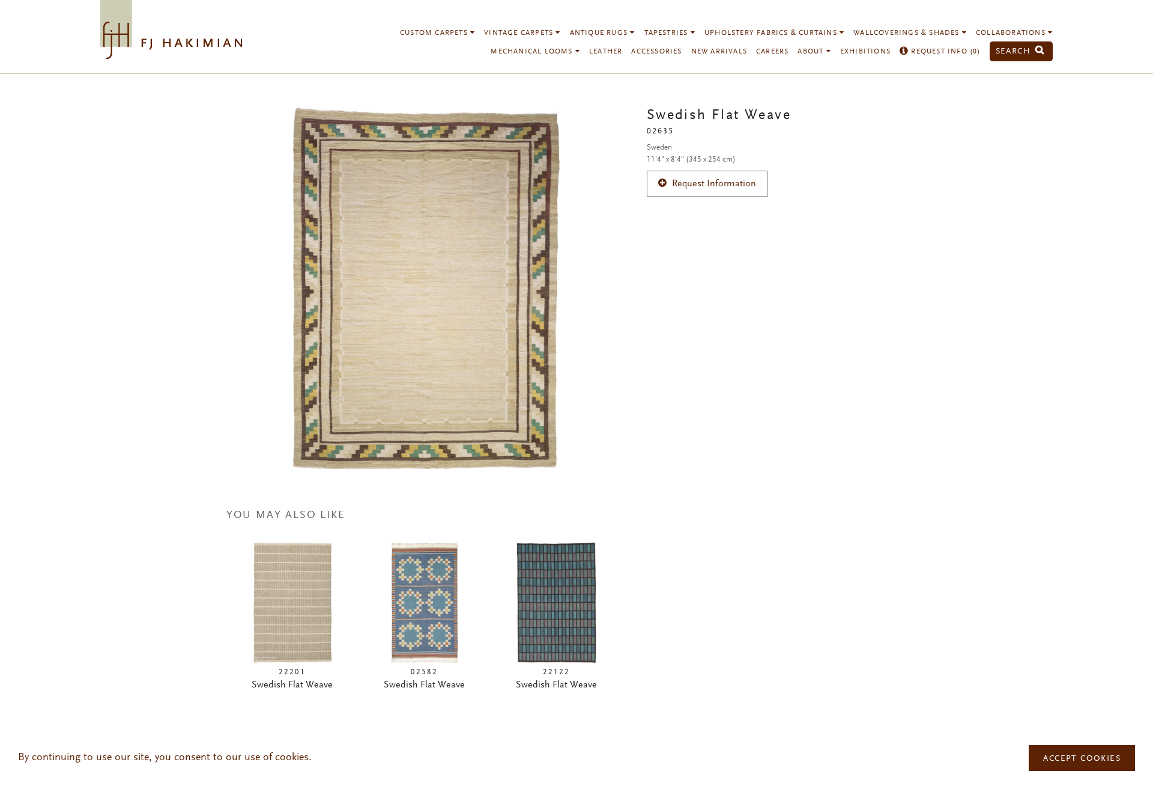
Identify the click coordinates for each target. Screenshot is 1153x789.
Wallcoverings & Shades (907, 33)
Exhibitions (865, 51)
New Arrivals (719, 51)
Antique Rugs (600, 33)
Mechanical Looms (533, 51)
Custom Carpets (435, 33)
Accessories (656, 51)
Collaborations (1012, 33)
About (811, 51)
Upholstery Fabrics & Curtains (772, 33)
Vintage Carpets (519, 33)
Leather (605, 51)
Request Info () (944, 51)
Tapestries (667, 33)
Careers (772, 51)
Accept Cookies (1082, 759)
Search (1015, 51)
